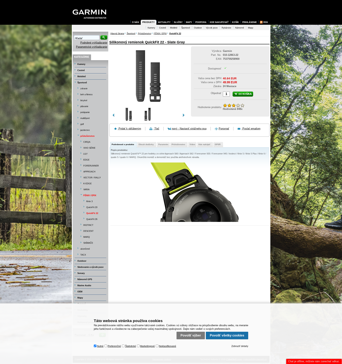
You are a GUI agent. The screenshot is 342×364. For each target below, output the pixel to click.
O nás (135, 22)
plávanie (84, 106)
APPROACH (89, 171)
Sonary (81, 273)
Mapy (80, 298)
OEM (79, 291)
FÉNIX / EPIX (89, 195)
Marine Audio (84, 285)
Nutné (100, 346)
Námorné (239, 28)
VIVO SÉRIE (89, 148)
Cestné (81, 70)
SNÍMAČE (88, 243)
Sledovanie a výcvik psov (90, 267)
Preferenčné (114, 346)
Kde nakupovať (219, 22)
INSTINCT (88, 225)
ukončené (85, 249)
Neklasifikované (167, 346)
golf (82, 124)
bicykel (83, 100)
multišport (85, 118)
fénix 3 (89, 201)
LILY (85, 154)
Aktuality (164, 22)
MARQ (86, 237)
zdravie (83, 88)
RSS (265, 22)
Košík (235, 22)
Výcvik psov (212, 28)
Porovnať (224, 128)
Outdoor (81, 261)
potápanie (85, 112)
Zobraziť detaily (239, 346)
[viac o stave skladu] (225, 68)
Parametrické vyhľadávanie (91, 46)
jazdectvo (85, 130)
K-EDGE (87, 183)
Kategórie (81, 56)
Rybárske (226, 28)
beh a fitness (86, 94)
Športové (82, 82)
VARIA (86, 189)
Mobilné (81, 76)
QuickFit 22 (92, 213)
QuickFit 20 (91, 207)
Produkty (148, 22)
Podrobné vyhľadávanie (93, 42)
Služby (178, 22)
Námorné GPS (84, 279)
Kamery (81, 64)
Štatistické (130, 346)
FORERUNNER (91, 165)
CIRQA (86, 142)
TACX (83, 255)
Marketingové (147, 346)
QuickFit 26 (91, 219)
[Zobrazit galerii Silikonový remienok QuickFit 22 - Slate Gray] (148, 104)
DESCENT (88, 231)
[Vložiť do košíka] (243, 94)
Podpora (200, 22)
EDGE (86, 160)
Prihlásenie (249, 22)
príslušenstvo (87, 136)
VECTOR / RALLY (92, 177)
